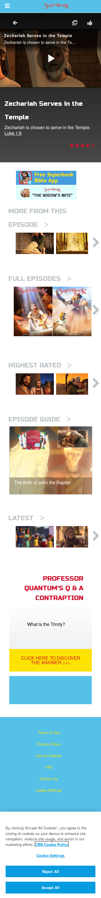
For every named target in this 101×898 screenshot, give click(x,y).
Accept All (50, 887)
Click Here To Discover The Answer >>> (50, 660)
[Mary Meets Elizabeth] (35, 243)
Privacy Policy (49, 744)
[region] (50, 855)
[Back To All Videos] (13, 23)
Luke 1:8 (13, 133)
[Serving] (35, 384)
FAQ (48, 767)
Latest (26, 518)
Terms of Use (49, 732)
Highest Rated (40, 365)
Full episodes (40, 278)
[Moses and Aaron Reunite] (75, 384)
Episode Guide (39, 419)
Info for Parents (48, 755)
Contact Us (49, 778)
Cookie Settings (49, 790)
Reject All (50, 871)
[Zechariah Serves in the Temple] (75, 243)
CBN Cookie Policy (51, 844)
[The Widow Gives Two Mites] (75, 536)
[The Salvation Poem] (35, 536)
